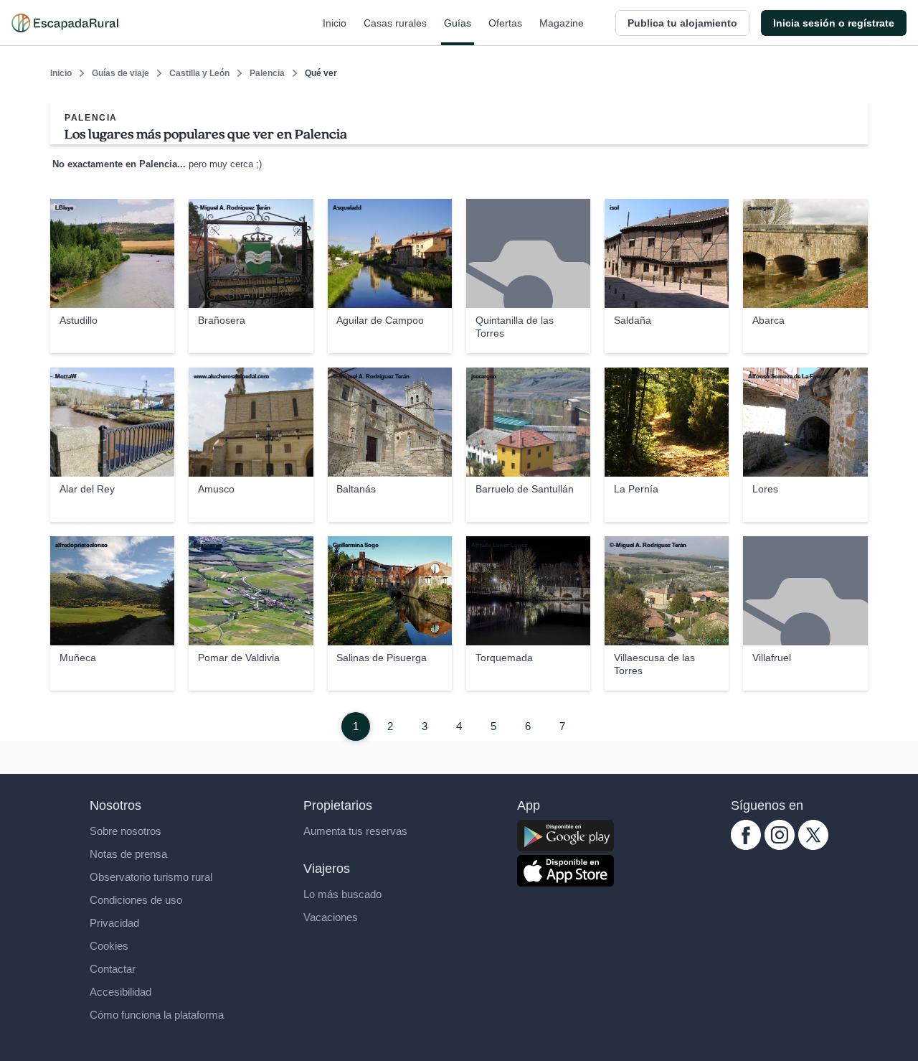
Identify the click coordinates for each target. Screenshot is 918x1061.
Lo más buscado (342, 894)
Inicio (334, 23)
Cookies (109, 946)
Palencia (267, 73)
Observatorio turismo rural (151, 877)
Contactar (113, 969)
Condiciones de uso (136, 900)
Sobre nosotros (125, 831)
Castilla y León (199, 73)
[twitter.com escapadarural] (813, 846)
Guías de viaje (120, 73)
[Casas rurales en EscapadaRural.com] (64, 23)
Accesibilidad (120, 992)
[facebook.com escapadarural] (746, 846)
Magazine (561, 23)
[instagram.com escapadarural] (780, 846)
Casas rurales (395, 23)
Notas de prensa (128, 854)
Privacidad (114, 923)
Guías (457, 23)
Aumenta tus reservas (355, 831)
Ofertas (505, 23)
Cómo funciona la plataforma (157, 1015)
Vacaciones (330, 917)
